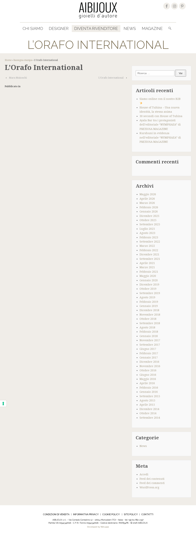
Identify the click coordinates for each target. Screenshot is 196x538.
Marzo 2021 (147, 267)
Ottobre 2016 (148, 370)
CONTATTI (147, 514)
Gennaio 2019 (149, 306)
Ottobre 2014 (148, 413)
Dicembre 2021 (149, 254)
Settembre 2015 (150, 396)
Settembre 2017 (150, 344)
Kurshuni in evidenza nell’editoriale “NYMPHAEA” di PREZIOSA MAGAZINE (160, 137)
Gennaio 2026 (149, 211)
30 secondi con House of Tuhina (161, 116)
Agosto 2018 (147, 327)
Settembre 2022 (150, 241)
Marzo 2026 (147, 202)
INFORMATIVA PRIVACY (86, 514)
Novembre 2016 (150, 366)
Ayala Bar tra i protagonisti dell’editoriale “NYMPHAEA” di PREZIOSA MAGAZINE (160, 124)
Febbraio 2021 (149, 271)
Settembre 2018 (150, 323)
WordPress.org (149, 487)
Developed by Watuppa (98, 527)
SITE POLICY (131, 514)
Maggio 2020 (148, 275)
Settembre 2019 (150, 293)
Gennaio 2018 (149, 336)
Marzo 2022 (147, 245)
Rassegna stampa (22, 60)
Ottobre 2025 (148, 220)
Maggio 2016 (148, 379)
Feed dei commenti (152, 483)
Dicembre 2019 (149, 284)
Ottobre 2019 (148, 288)
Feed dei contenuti (152, 478)
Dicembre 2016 (149, 361)
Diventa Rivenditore (96, 28)
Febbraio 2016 (149, 387)
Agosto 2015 (147, 400)
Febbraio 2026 (149, 207)
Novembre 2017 (150, 340)
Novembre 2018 (150, 314)
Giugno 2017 (148, 348)
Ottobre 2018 (148, 318)
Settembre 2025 (150, 224)
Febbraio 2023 (149, 237)
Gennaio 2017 (149, 357)
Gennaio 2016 (149, 391)
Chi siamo (33, 28)
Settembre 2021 (150, 258)
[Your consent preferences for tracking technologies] (3, 403)
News (130, 28)
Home (8, 60)
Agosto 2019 (147, 297)
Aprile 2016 (147, 383)
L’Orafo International (110, 77)
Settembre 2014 (150, 417)
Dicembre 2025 (149, 215)
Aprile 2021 (147, 263)
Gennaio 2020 (149, 280)
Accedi (144, 474)
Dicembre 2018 (149, 310)
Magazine (152, 28)
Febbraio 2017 (149, 353)
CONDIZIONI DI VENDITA (56, 514)
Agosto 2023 (147, 233)
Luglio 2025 (147, 228)
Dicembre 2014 (149, 409)
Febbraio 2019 (149, 301)
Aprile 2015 (147, 404)
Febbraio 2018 (149, 331)
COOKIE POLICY (111, 514)
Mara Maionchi (18, 77)
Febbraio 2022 (149, 250)
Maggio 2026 (148, 194)
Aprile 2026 (147, 198)
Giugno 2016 (148, 374)
